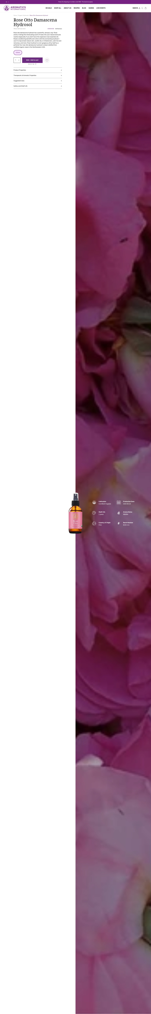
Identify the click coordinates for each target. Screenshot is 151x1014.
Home (15, 15)
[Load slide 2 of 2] (8, 2)
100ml (18, 52)
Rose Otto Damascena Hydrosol (39, 15)
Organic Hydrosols (23, 15)
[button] (58, 8)
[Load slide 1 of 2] (6, 2)
